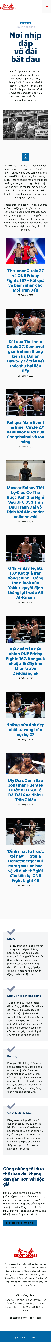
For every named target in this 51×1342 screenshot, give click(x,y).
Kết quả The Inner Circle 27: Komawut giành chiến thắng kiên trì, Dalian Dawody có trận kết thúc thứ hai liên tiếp (25, 356)
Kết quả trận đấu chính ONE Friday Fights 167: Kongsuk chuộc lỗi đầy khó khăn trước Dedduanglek (25, 661)
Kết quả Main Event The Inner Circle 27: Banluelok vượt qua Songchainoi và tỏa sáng (25, 432)
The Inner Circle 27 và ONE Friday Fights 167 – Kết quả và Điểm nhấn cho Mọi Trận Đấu (25, 280)
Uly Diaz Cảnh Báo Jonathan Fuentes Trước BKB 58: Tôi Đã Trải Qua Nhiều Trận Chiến (25, 790)
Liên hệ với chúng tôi (20, 1223)
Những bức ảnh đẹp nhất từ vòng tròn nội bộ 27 (25, 729)
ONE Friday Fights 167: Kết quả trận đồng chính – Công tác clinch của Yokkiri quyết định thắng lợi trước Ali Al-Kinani (25, 583)
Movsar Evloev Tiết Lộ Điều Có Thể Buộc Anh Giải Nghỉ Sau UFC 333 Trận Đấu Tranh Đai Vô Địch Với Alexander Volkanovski (25, 502)
